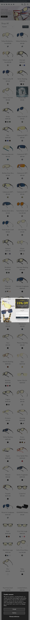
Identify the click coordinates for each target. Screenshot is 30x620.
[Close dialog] (28, 298)
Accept (14, 609)
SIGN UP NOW (22, 317)
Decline (14, 613)
